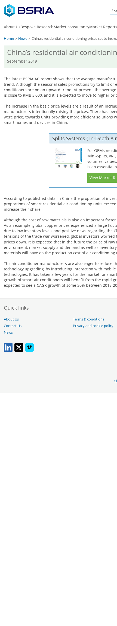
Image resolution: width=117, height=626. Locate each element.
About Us (12, 26)
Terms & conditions (88, 319)
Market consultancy (71, 26)
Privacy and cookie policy (93, 325)
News (22, 38)
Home (9, 38)
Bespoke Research (37, 26)
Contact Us (12, 325)
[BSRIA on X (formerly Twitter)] (18, 350)
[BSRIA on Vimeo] (29, 350)
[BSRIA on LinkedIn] (8, 350)
